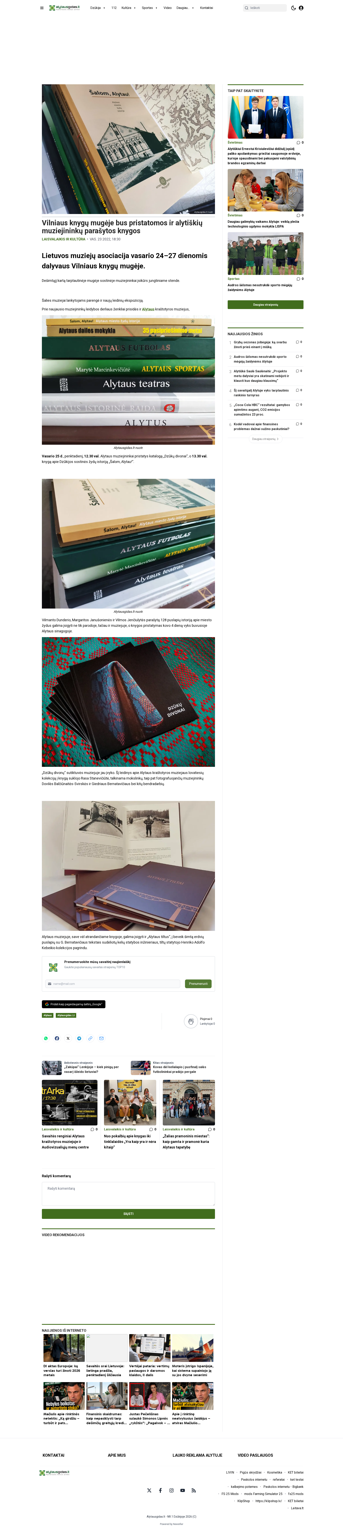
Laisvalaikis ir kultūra (63, 239)
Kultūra (126, 8)
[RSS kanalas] (193, 1490)
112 (114, 8)
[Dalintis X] (68, 1038)
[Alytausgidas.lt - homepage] (64, 8)
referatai (279, 1479)
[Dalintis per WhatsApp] (46, 1038)
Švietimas (235, 142)
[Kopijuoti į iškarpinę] (90, 1038)
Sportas (147, 8)
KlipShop (243, 1501)
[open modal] (301, 8)
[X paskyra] (149, 1490)
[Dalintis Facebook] (57, 1038)
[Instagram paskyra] (171, 1490)
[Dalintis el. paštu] (101, 1038)
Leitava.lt (297, 1508)
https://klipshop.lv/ (269, 1501)
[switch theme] (293, 8)
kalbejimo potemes (244, 1487)
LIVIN (230, 1472)
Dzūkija (95, 8)
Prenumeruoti (198, 984)
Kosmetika (274, 1472)
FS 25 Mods (230, 1494)
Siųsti (128, 1214)
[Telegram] (79, 1038)
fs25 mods (295, 1494)
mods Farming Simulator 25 (263, 1494)
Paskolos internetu (254, 1479)
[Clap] (191, 1021)
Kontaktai (206, 8)
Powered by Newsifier (171, 1524)
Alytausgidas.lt (66, 1015)
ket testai (296, 1479)
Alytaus (148, 309)
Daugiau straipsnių (265, 304)
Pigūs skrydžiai (250, 1472)
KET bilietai (295, 1472)
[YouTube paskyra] (182, 1490)
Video (168, 8)
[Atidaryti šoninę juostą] (42, 8)
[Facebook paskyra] (160, 1490)
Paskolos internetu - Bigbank (283, 1487)
